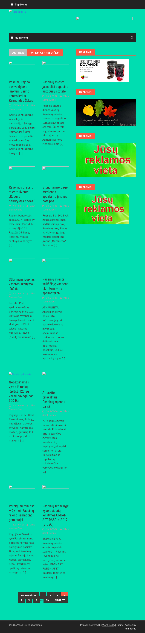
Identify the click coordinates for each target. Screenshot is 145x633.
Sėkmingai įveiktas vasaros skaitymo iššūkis (22, 284)
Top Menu (21, 4)
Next (58, 599)
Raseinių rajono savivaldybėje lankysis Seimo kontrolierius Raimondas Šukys (21, 91)
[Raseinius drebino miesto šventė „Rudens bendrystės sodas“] (22, 173)
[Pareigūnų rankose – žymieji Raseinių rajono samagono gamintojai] (22, 492)
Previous (30, 595)
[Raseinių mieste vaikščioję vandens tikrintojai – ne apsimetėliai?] (55, 265)
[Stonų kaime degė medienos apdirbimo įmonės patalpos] (55, 173)
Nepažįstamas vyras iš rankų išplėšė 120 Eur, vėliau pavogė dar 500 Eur (21, 391)
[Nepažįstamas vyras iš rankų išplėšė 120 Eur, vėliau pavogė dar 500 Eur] (20, 374)
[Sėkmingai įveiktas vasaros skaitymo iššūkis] (22, 266)
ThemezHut (130, 628)
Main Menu (21, 37)
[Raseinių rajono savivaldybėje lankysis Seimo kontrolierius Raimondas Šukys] (22, 68)
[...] (21, 153)
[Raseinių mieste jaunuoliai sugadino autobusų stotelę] (55, 68)
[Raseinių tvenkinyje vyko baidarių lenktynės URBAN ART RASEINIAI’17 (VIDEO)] (55, 492)
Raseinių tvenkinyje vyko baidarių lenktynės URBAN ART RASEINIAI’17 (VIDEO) (55, 515)
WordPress (108, 624)
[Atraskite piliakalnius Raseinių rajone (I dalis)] (55, 379)
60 (47, 599)
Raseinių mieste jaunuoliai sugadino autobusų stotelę (55, 86)
